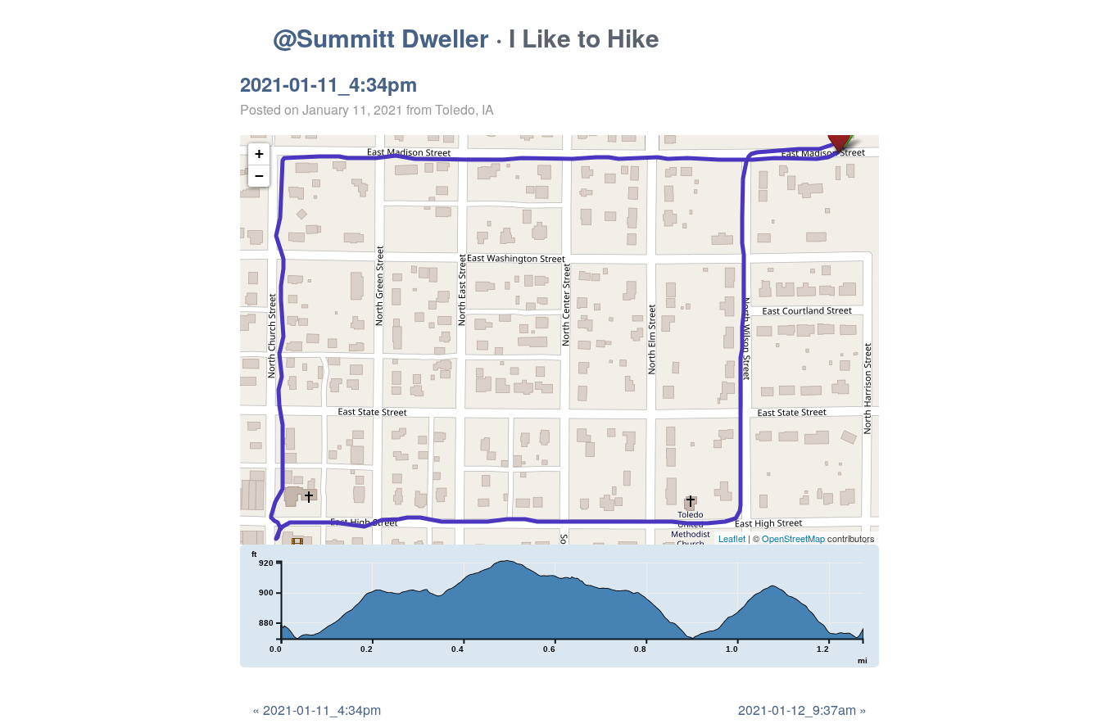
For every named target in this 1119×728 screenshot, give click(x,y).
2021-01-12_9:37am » (802, 709)
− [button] (259, 175)
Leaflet (731, 538)
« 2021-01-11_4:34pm (316, 709)
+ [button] (259, 153)
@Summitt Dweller (381, 37)
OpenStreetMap (793, 538)
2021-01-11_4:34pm (328, 83)
